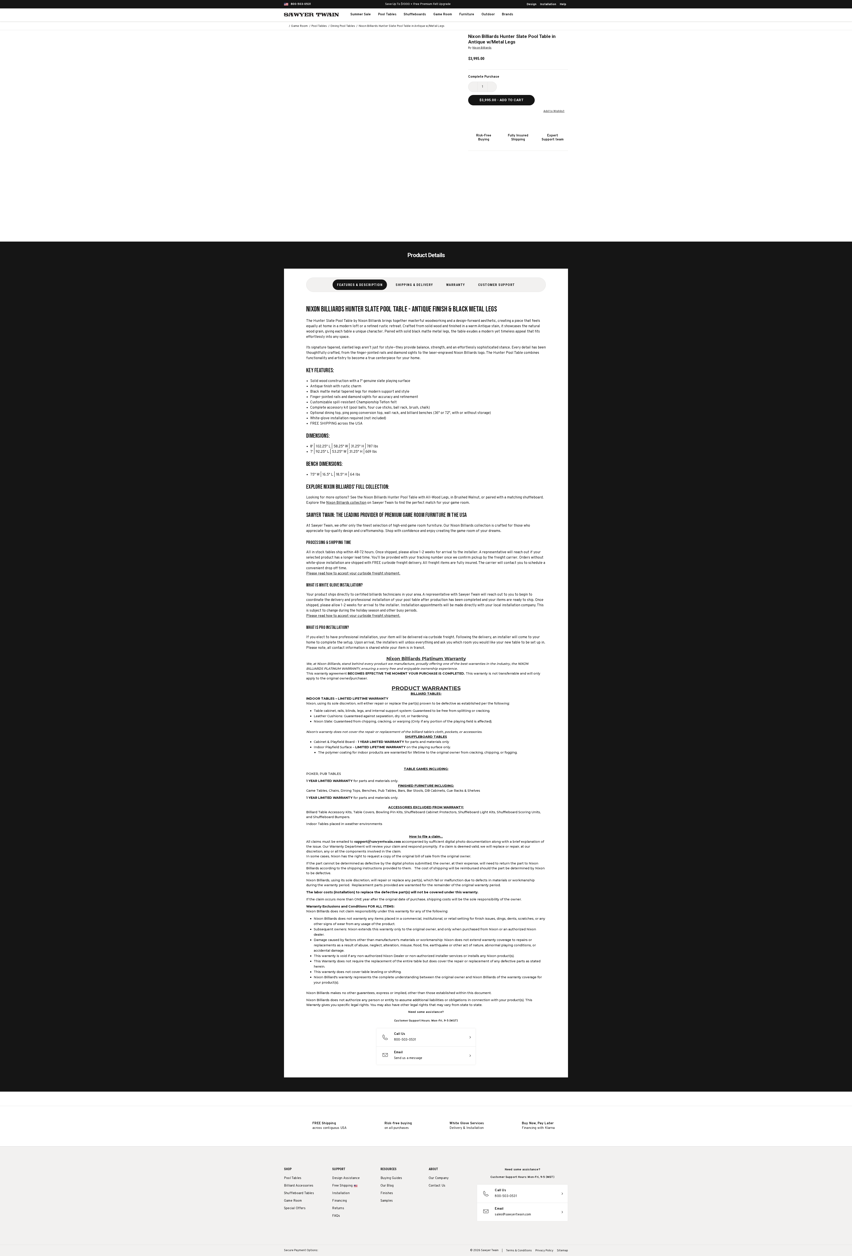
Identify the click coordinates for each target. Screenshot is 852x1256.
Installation (548, 4)
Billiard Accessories (298, 1186)
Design (531, 4)
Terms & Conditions (519, 1250)
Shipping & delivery (414, 285)
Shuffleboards (415, 14)
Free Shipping (342, 1186)
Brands (507, 14)
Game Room (442, 14)
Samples (387, 1201)
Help (563, 4)
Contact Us (437, 1186)
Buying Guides (391, 1178)
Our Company (439, 1178)
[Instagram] (431, 1197)
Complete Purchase (483, 77)
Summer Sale (360, 14)
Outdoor (488, 14)
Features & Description (360, 285)
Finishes (387, 1193)
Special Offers (295, 1208)
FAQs (336, 1216)
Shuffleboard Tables (299, 1193)
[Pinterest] (447, 1197)
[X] (455, 1197)
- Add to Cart (501, 100)
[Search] (538, 14)
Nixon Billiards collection (346, 503)
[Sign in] (548, 14)
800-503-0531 (301, 4)
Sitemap (562, 1250)
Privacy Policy (544, 1250)
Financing (339, 1201)
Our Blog (387, 1186)
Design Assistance (345, 1178)
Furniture (466, 14)
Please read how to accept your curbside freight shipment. (353, 573)
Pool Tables (387, 14)
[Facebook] (439, 1197)
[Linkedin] (464, 1197)
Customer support (496, 285)
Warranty (455, 285)
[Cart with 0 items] (558, 14)
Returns (338, 1208)
